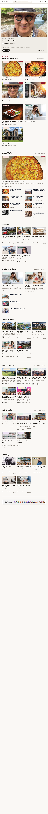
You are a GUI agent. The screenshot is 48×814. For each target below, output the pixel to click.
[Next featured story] (45, 50)
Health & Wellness (39, 5)
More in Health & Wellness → (39, 269)
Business (25, 5)
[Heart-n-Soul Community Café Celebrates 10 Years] (24, 22)
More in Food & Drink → (40, 153)
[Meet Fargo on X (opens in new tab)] (38, 2)
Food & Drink (10, 5)
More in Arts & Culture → (40, 410)
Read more (5, 50)
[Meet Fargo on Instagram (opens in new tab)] (35, 2)
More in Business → (41, 224)
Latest (4, 5)
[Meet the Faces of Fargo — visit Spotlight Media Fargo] (24, 502)
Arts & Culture (18, 5)
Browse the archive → (41, 58)
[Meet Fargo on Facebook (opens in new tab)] (40, 2)
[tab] (38, 50)
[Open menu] (2, 2)
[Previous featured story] (43, 50)
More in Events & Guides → (40, 365)
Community (31, 5)
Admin (44, 1)
